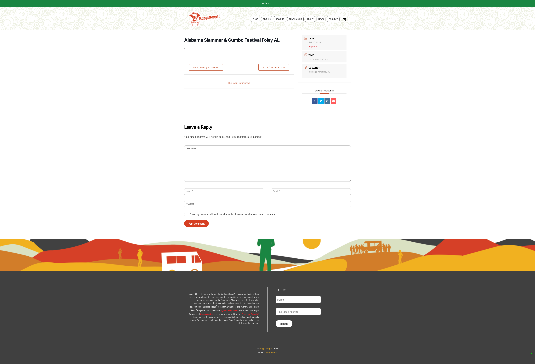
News (321, 19)
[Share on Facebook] (315, 101)
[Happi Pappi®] (204, 25)
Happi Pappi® (266, 348)
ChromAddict (271, 352)
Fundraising (295, 19)
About (310, 19)
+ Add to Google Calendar (206, 67)
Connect (333, 19)
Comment (191, 148)
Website (190, 203)
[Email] (333, 101)
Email (276, 191)
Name (189, 191)
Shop (255, 19)
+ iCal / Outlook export (273, 67)
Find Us (267, 19)
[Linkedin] (327, 101)
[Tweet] (321, 101)
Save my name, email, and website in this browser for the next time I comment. (233, 214)
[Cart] (344, 19)
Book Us (280, 19)
